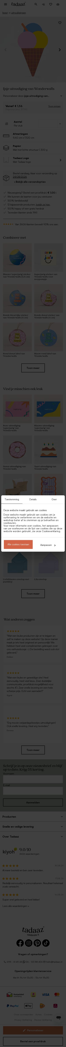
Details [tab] (33, 499)
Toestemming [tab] (12, 499)
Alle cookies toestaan (18, 544)
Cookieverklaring (51, 531)
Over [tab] (54, 499)
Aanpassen (46, 545)
